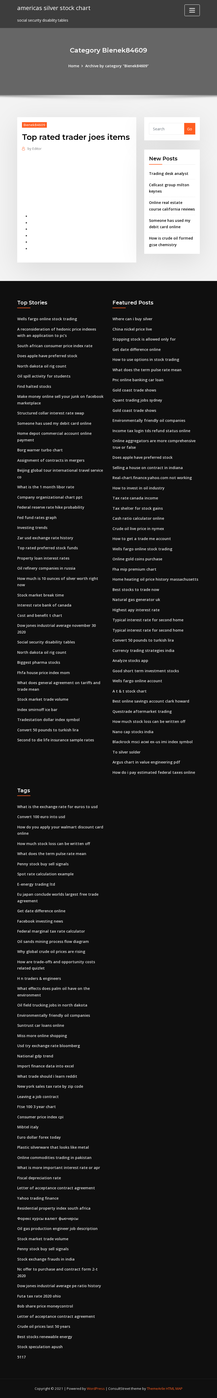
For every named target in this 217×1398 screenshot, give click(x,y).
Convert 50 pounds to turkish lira (48, 729)
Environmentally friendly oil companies (148, 420)
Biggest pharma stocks (38, 662)
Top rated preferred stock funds (47, 547)
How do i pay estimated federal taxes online (153, 772)
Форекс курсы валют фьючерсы (47, 1218)
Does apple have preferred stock (47, 355)
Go (189, 128)
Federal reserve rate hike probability (50, 507)
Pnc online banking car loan (138, 379)
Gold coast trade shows (134, 390)
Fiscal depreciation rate (39, 1177)
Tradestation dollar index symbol (48, 719)
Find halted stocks (34, 386)
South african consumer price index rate (54, 345)
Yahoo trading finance (37, 1198)
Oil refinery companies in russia (46, 568)
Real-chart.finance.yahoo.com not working (152, 477)
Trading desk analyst (168, 173)
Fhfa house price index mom (43, 672)
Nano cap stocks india (132, 731)
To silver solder (126, 752)
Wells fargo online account (137, 680)
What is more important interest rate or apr (58, 1167)
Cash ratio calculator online (138, 518)
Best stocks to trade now (135, 589)
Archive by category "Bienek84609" (117, 65)
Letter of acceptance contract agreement (56, 1187)
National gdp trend (35, 1055)
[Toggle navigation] (192, 10)
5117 (21, 1356)
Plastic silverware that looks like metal (53, 1147)
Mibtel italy (28, 1126)
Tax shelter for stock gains (137, 508)
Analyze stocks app (130, 660)
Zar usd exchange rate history (45, 537)
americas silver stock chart (54, 8)
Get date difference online (136, 349)
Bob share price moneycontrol (45, 1306)
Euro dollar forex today (39, 1137)
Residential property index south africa (54, 1208)
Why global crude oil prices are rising (51, 951)
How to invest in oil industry (138, 487)
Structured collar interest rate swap (50, 413)
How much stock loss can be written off (148, 721)
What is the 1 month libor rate (45, 486)
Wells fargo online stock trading (47, 318)
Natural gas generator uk (136, 599)
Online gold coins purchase (137, 558)
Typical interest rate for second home (147, 619)
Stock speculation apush (40, 1346)
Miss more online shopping (42, 1035)
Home (73, 65)
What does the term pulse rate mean (147, 369)
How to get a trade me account (141, 538)
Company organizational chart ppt (50, 497)
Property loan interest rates (43, 558)
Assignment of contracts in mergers (50, 460)
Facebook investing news (40, 921)
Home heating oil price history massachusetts (155, 579)
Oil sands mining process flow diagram (53, 941)
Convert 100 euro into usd (41, 816)
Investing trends (32, 527)
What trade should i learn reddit (47, 1076)
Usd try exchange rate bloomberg (48, 1045)
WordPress (96, 1388)
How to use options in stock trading (145, 359)
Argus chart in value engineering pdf (146, 762)
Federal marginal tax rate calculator (51, 931)
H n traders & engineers (39, 978)
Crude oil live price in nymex (138, 528)
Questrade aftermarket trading (142, 711)
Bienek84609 (34, 124)
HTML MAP (174, 1388)
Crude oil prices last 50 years (43, 1326)
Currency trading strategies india (143, 650)
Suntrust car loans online (40, 1025)
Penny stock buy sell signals (43, 863)
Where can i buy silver (132, 318)
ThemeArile (156, 1388)
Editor (35, 148)
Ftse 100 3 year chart (36, 1106)
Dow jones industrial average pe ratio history (59, 1285)
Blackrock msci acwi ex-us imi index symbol (152, 741)
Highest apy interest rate (136, 609)
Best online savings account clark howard (150, 701)
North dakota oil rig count (41, 366)
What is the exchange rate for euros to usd (57, 806)
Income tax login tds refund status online (151, 430)
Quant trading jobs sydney (137, 400)
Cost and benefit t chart (39, 615)
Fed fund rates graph (37, 517)
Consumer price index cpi (40, 1116)
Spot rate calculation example (45, 873)
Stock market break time (40, 595)
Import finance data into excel (45, 1065)
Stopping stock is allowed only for (144, 339)
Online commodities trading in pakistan (54, 1157)
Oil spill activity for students (43, 376)
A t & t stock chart (129, 691)
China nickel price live (132, 329)
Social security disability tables (46, 642)
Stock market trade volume (42, 699)
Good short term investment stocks (145, 670)
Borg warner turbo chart (40, 449)
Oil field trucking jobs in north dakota (52, 1005)
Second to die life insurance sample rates (55, 739)
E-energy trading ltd (36, 884)
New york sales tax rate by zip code (50, 1086)
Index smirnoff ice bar (37, 709)
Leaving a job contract (38, 1096)
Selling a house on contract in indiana (147, 467)
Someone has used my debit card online (54, 423)
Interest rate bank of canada (44, 605)
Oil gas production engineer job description (57, 1228)
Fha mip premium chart (134, 569)
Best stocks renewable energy (44, 1336)
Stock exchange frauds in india (46, 1259)
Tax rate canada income (135, 497)
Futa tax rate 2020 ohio (39, 1296)
